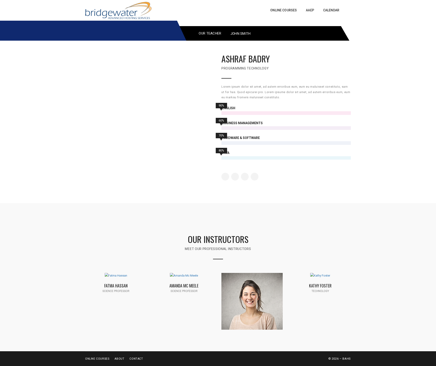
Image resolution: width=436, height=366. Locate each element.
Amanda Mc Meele (183, 285)
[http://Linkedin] (254, 177)
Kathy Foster (320, 285)
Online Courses (97, 358)
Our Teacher (210, 33)
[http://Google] (123, 280)
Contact (136, 358)
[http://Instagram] (245, 177)
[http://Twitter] (235, 177)
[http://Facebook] (225, 177)
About (119, 358)
